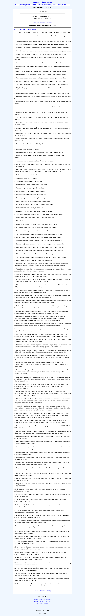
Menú (59, 4)
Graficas (42, 22)
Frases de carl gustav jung (25, 29)
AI (18, 4)
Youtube (46, 603)
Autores (34, 4)
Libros (47, 607)
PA (16, 4)
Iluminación (47, 4)
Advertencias (40, 607)
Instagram (39, 603)
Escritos (40, 4)
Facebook (42, 601)
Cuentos (22, 4)
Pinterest (48, 601)
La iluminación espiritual (42, 2)
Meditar (54, 4)
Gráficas (64, 4)
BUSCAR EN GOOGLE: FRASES (42, 590)
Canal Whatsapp (47, 599)
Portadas (36, 22)
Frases (28, 4)
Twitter (36, 601)
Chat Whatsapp (37, 599)
